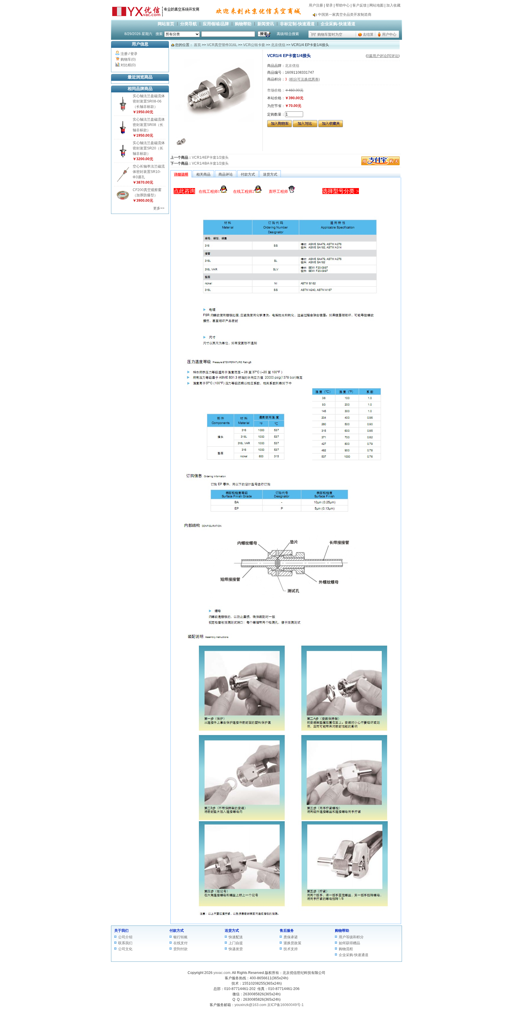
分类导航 (188, 23)
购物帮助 (243, 23)
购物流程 (346, 949)
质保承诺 (291, 937)
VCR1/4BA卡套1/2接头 (210, 163)
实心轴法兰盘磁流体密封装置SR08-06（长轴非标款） (149, 101)
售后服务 (287, 930)
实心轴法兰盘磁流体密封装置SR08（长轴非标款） (149, 124)
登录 (329, 5)
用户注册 (316, 5)
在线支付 (180, 943)
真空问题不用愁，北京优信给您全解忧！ (350, 17)
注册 (124, 54)
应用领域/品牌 (216, 23)
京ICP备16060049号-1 (285, 1005)
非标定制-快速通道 (297, 23)
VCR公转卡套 (254, 45)
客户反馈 (359, 5)
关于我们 (121, 930)
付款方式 (177, 930)
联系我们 (125, 943)
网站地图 (376, 5)
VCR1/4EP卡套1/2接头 (210, 157)
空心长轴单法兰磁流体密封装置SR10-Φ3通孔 (149, 171)
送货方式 (232, 930)
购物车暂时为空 (329, 34)
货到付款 (180, 949)
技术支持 (291, 949)
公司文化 (125, 949)
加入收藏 (393, 5)
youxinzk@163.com (250, 1005)
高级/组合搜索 (288, 34)
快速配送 (236, 937)
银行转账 (180, 937)
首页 (197, 45)
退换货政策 (292, 943)
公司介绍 (125, 937)
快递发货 (236, 949)
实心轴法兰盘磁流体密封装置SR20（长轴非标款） (149, 148)
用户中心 (389, 34)
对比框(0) (128, 65)
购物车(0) (128, 59)
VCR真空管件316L (222, 45)
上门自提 (236, 943)
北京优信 (278, 45)
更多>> (158, 208)
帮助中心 (342, 5)
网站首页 (166, 23)
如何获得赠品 (349, 943)
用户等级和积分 (351, 937)
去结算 (368, 34)
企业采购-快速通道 (338, 23)
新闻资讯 (265, 23)
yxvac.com (221, 973)
